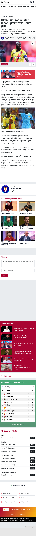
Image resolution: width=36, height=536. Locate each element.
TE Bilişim (22, 515)
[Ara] (31, 2)
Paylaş (5, 64)
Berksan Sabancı (16, 188)
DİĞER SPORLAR (23, 6)
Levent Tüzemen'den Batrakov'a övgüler (24, 242)
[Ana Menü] (33, 2)
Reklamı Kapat (29, 527)
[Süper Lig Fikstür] (34, 431)
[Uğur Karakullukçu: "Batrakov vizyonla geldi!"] (9, 221)
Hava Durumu (7, 494)
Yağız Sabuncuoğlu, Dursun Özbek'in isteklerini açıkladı (26, 227)
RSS (6, 509)
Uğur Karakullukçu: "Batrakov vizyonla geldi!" (9, 227)
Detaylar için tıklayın (18, 424)
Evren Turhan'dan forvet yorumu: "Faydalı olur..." (7, 212)
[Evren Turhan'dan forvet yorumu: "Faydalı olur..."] (9, 206)
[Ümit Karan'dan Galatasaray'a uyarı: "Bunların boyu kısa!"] (27, 206)
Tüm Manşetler (25, 498)
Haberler (4, 17)
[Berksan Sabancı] (5, 189)
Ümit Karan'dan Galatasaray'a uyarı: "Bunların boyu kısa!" (26, 212)
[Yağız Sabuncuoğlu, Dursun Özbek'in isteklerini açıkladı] (27, 221)
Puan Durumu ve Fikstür (9, 498)
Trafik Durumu (25, 494)
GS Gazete (5, 2)
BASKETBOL (12, 6)
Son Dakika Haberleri (9, 502)
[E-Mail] (12, 191)
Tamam (29, 520)
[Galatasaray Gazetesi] (18, 485)
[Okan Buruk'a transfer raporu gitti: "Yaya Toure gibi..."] (18, 51)
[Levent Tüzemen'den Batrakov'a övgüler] (27, 236)
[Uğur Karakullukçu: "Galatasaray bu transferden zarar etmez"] (9, 236)
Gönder (5, 275)
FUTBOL (3, 6)
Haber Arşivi (24, 502)
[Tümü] (34, 376)
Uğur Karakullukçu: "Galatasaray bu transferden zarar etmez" (8, 243)
